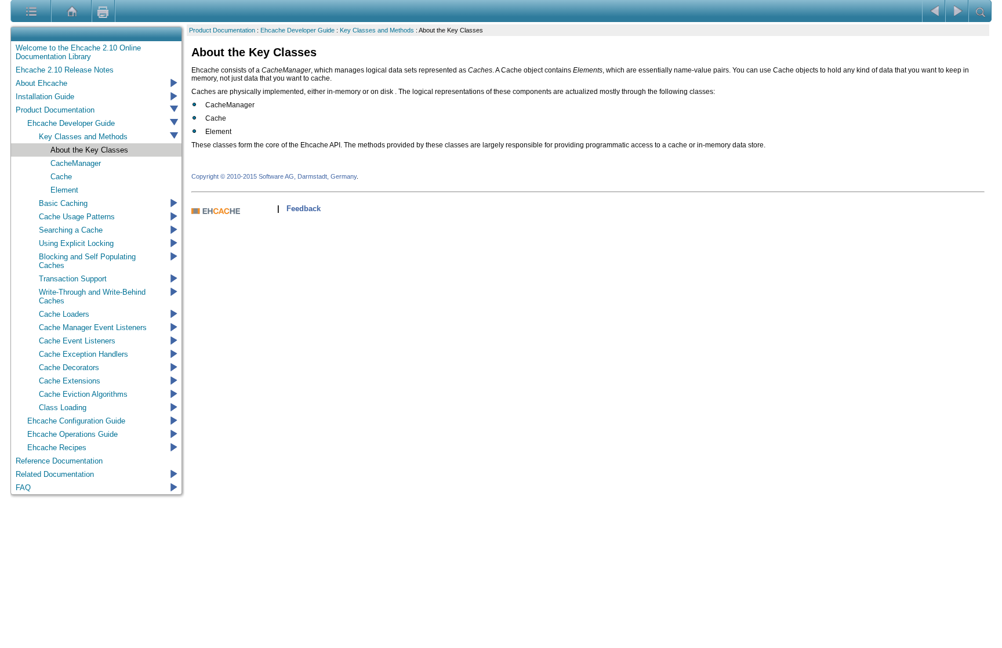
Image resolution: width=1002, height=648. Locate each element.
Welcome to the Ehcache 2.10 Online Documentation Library (78, 52)
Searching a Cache (71, 230)
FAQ (23, 487)
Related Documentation (55, 474)
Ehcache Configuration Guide (76, 421)
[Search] (980, 11)
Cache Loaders (64, 314)
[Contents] (15, 11)
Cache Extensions (69, 381)
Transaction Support (73, 278)
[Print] (103, 11)
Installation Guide (45, 96)
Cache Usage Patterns (77, 216)
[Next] (957, 11)
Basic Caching (63, 203)
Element (64, 190)
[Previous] (934, 11)
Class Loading (62, 407)
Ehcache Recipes (56, 447)
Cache (61, 176)
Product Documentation (55, 110)
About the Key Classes (89, 150)
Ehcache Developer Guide (71, 123)
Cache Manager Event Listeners (93, 327)
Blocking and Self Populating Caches (87, 261)
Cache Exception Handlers (83, 354)
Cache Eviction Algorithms (83, 394)
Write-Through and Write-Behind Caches (92, 296)
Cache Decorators (69, 367)
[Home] (56, 11)
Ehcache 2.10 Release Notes (65, 70)
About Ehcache (41, 83)
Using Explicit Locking (76, 243)
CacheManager (75, 163)
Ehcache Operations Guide (72, 434)
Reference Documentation (59, 461)
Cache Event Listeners (77, 340)
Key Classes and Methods (83, 136)
